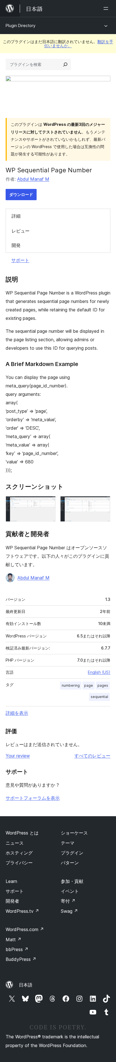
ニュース (15, 843)
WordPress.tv (22, 911)
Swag (69, 911)
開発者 (12, 901)
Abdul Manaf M (33, 179)
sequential (99, 697)
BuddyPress (21, 959)
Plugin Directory (20, 25)
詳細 (16, 216)
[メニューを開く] (107, 8)
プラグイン (72, 853)
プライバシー (19, 862)
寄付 (68, 901)
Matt (13, 939)
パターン (70, 862)
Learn (11, 881)
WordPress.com (25, 929)
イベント (70, 891)
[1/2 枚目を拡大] (48, 504)
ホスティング (19, 853)
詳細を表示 (17, 713)
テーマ (67, 843)
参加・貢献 (72, 881)
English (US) (99, 672)
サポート (20, 260)
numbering (71, 685)
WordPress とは (22, 833)
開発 (16, 245)
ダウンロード (21, 194)
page (88, 685)
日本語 (25, 985)
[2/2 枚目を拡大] (103, 504)
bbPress (17, 949)
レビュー (21, 231)
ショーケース (74, 833)
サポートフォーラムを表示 (33, 798)
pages (102, 685)
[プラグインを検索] (65, 64)
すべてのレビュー (92, 755)
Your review (18, 755)
